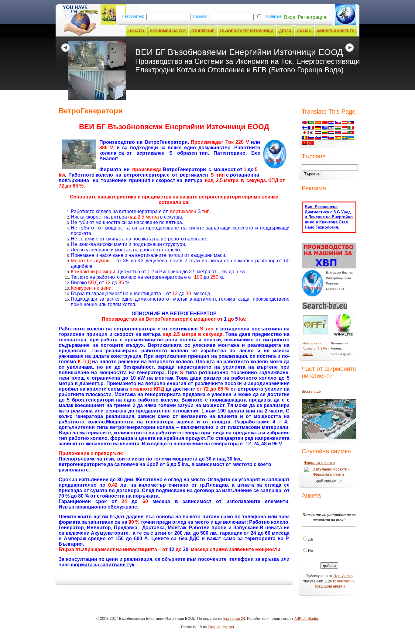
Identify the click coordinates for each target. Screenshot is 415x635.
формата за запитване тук (102, 564)
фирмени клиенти (336, 31)
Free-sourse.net (221, 627)
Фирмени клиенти (319, 463)
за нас (304, 31)
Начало (136, 31)
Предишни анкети (329, 586)
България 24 (234, 618)
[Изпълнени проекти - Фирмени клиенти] (328, 472)
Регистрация (312, 17)
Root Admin (343, 576)
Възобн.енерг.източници (246, 31)
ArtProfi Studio (306, 618)
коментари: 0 (344, 581)
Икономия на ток (168, 31)
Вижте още (311, 391)
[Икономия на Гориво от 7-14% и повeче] (315, 333)
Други (285, 31)
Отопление (202, 31)
